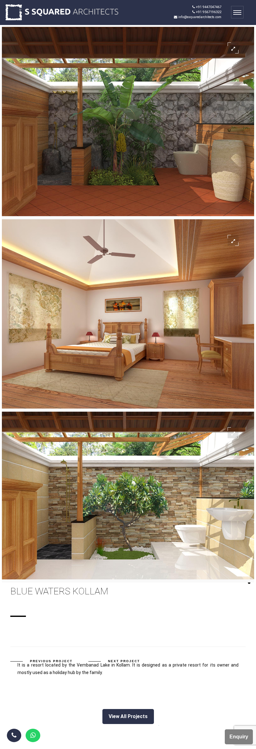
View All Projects (128, 716)
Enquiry (238, 736)
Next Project (124, 661)
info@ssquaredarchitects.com (199, 17)
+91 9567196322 (208, 12)
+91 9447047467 (208, 7)
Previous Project (51, 661)
